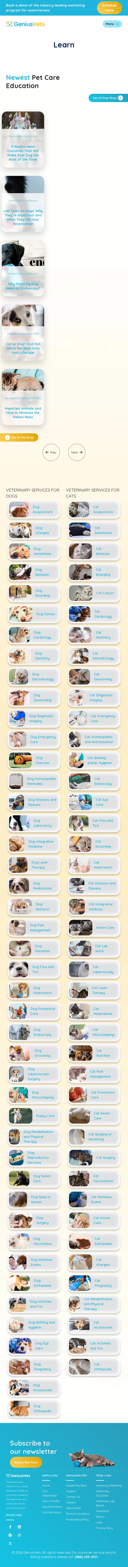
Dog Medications (42, 885)
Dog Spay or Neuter (41, 1199)
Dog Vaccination (42, 1241)
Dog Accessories (42, 1387)
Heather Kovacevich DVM (23, 333)
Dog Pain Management (40, 927)
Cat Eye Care (102, 802)
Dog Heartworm (42, 990)
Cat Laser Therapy (99, 990)
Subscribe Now (26, 1462)
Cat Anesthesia (103, 530)
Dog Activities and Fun (41, 1303)
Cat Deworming (103, 676)
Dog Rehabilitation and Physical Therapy (38, 1137)
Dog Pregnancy (42, 1366)
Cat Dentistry (103, 634)
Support (71, 1491)
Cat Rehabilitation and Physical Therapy (98, 1304)
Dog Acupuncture (42, 509)
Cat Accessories (103, 1324)
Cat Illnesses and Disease (102, 885)
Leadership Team (76, 1485)
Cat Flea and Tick (102, 823)
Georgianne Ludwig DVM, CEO (23, 398)
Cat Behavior (103, 551)
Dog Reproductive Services (38, 1157)
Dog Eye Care (42, 1345)
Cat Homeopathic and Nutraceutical (99, 739)
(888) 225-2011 (86, 1557)
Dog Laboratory (43, 823)
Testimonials (73, 1508)
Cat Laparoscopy (103, 969)
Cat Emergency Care (103, 718)
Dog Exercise (42, 760)
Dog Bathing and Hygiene (41, 1324)
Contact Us (73, 1496)
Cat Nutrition (103, 1053)
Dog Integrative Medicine (41, 843)
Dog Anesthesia (42, 551)
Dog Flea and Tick (43, 969)
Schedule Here (109, 7)
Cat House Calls (102, 1220)
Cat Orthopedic (103, 1366)
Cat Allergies (103, 1262)
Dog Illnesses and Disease (42, 802)
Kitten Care (105, 927)
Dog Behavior (42, 572)
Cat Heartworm (103, 864)
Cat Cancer (105, 593)
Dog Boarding (42, 593)
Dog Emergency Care (43, 739)
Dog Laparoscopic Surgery (38, 1074)
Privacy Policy (104, 1528)
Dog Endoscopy (42, 1032)
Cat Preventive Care (102, 1094)
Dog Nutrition (42, 906)
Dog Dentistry (42, 655)
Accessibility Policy (77, 1519)
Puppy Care (45, 1116)
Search (100, 1516)
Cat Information (51, 1512)
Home (45, 1485)
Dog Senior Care (42, 1178)
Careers (71, 1502)
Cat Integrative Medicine (101, 906)
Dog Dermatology (43, 676)
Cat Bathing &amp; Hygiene (100, 760)
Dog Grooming (42, 1053)
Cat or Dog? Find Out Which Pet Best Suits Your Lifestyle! (23, 348)
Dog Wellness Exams (41, 1262)
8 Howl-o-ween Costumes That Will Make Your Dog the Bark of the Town (23, 152)
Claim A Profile (51, 1501)
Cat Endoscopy (103, 781)
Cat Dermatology (103, 655)
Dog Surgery (42, 1220)
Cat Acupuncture (103, 509)
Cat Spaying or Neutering (100, 1136)
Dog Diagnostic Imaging (41, 718)
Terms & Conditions (78, 1513)
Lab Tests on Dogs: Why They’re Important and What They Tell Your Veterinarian (23, 217)
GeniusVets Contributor (23, 136)
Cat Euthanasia (103, 1241)
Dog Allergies (42, 530)
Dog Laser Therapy (40, 864)
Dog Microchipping (43, 1094)
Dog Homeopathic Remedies (41, 781)
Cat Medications (103, 1011)
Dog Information (52, 1506)
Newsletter (102, 1511)
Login (99, 1522)
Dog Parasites (42, 948)
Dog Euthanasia (42, 1283)
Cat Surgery (105, 1157)
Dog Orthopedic (42, 1408)
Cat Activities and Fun (100, 1345)
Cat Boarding (103, 572)
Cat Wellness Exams (101, 1199)
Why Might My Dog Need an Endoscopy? (23, 286)
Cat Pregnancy (103, 1283)
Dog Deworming (43, 697)
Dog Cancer (45, 614)
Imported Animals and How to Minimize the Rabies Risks (23, 412)
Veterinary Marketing (109, 1485)
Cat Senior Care (102, 1115)
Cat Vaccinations (103, 1178)
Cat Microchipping (103, 1032)
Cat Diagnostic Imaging (101, 697)
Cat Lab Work (101, 948)
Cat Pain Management (100, 1073)
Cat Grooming (103, 843)
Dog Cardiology (42, 634)
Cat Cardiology (103, 613)
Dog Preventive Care (42, 1011)
